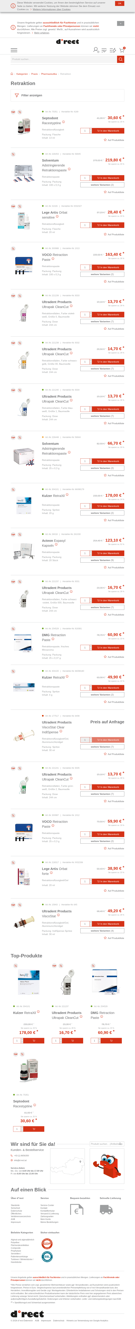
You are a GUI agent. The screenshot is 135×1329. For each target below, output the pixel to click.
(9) (102, 560)
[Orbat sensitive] (24, 220)
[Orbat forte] (24, 877)
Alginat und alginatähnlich (22, 1240)
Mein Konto (45, 1219)
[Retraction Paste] (24, 266)
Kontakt (43, 1208)
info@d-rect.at (20, 1160)
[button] (104, 50)
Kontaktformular (47, 1211)
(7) (102, 321)
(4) (102, 930)
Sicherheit (15, 1208)
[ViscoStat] (24, 922)
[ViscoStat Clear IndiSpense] (24, 735)
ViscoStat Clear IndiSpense (57, 727)
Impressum (16, 1222)
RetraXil (53, 496)
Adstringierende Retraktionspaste (54, 165)
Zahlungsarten (47, 1216)
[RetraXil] (24, 505)
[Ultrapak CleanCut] (24, 313)
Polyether (15, 1242)
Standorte (15, 1205)
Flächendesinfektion (20, 1245)
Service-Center (47, 1205)
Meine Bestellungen (49, 1222)
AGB (13, 1219)
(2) (102, 184)
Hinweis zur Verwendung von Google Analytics (87, 1320)
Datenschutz (16, 1211)
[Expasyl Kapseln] (24, 551)
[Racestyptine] (24, 126)
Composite (16, 1248)
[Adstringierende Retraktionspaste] (24, 173)
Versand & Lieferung (49, 1214)
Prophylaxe (16, 1251)
